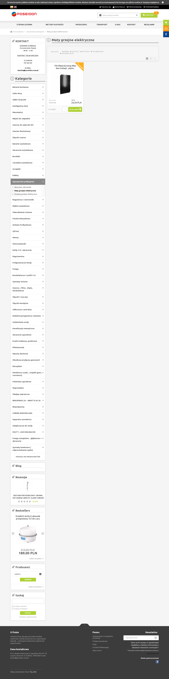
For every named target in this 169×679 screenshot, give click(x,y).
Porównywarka (152, 7)
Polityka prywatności (100, 641)
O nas (117, 25)
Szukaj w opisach (20, 606)
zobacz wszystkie (35, 558)
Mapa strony (97, 650)
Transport (102, 25)
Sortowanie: (55, 51)
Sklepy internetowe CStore (20, 672)
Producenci (81, 25)
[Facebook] (157, 661)
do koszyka (74, 109)
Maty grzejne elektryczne (25, 191)
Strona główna (24, 25)
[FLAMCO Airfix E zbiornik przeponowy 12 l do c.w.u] (28, 534)
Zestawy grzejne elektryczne (25, 194)
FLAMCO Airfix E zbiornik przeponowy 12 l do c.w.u (28, 517)
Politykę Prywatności (153, 653)
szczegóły (52, 109)
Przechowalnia (135, 7)
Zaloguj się (106, 7)
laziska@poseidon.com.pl (28, 70)
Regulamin (149, 25)
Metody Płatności (54, 25)
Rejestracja (120, 7)
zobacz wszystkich (34, 587)
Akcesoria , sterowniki (22, 187)
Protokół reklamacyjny (101, 647)
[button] (28, 574)
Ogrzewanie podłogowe (35, 32)
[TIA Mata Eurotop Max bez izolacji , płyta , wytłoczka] (65, 84)
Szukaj (19, 595)
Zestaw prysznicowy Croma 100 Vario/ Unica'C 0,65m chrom (28, 496)
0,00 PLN (149, 15)
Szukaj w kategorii (20, 609)
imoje (95, 644)
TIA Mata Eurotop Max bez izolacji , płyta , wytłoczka (65, 68)
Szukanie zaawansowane (28, 617)
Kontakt (131, 25)
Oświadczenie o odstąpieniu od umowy (103, 637)
